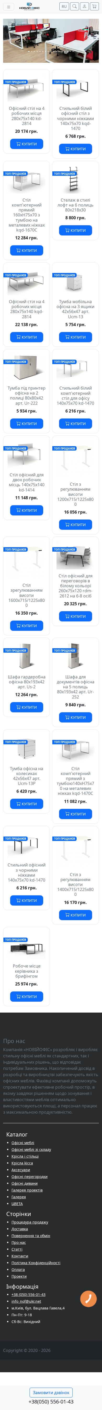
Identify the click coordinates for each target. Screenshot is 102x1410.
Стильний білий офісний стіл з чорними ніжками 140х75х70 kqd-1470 (75, 118)
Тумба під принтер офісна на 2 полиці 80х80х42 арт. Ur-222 (27, 395)
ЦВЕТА (17, 1203)
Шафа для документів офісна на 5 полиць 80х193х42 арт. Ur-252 (75, 687)
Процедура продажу (30, 1222)
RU (64, 6)
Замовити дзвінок (51, 1392)
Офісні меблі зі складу (31, 1149)
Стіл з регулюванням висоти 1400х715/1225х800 (75, 884)
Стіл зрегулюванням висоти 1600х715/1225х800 (26, 595)
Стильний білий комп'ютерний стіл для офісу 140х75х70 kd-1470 (75, 395)
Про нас (19, 1242)
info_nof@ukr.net (26, 1301)
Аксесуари (21, 1169)
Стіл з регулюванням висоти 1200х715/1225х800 (75, 494)
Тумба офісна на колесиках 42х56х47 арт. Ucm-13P (26, 776)
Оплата (18, 1269)
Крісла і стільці (25, 1156)
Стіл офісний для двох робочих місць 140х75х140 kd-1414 (26, 482)
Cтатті (17, 1249)
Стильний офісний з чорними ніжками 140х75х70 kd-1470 (27, 872)
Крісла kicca (22, 1163)
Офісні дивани (25, 1183)
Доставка (20, 1228)
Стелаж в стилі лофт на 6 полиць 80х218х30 (76, 205)
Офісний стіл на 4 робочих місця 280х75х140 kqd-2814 (26, 309)
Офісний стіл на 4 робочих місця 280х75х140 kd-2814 (26, 115)
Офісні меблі (23, 1142)
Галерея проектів (27, 1190)
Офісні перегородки (30, 1176)
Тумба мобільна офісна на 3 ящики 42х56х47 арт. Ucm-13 (75, 309)
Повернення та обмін (31, 1235)
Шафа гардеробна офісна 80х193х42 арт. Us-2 (27, 682)
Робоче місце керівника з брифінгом (27, 971)
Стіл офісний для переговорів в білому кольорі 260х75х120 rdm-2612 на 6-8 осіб (76, 586)
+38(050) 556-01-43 (51, 1401)
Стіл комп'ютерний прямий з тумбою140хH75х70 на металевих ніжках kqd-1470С (75, 781)
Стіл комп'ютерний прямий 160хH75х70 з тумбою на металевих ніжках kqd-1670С (27, 215)
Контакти (20, 1255)
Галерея (19, 1196)
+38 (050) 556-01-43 (29, 1294)
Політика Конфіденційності (36, 1262)
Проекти (19, 1276)
